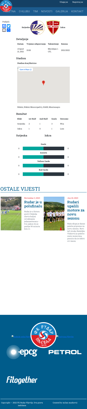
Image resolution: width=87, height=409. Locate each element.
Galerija (62, 11)
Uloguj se (64, 2)
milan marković (70, 402)
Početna (10, 11)
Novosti (46, 11)
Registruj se (77, 2)
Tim (35, 11)
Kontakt (77, 11)
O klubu (24, 11)
